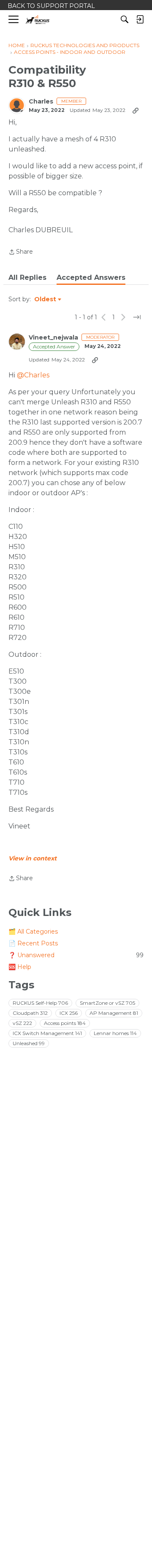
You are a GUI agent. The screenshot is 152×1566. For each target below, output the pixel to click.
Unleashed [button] (29, 1043)
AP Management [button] (114, 1013)
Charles (41, 101)
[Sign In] (139, 19)
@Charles (33, 375)
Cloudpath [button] (30, 1013)
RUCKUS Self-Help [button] (40, 1003)
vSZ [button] (22, 1023)
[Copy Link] (135, 110)
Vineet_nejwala (53, 337)
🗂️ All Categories (33, 931)
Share (20, 252)
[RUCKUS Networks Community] (38, 20)
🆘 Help (19, 967)
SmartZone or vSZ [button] (107, 1003)
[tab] (27, 278)
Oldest (45, 299)
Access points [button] (65, 1023)
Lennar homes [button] (115, 1033)
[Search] (124, 19)
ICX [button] (69, 1013)
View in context (32, 858)
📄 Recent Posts (33, 943)
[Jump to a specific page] (137, 317)
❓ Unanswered (76, 955)
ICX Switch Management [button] (47, 1033)
